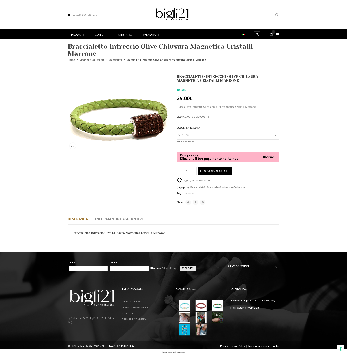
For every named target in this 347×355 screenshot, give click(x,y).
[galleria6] (184, 305)
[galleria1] (217, 305)
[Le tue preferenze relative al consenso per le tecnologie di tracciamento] (340, 348)
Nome (114, 262)
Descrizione (79, 219)
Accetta (165, 268)
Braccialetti (115, 59)
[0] (271, 34)
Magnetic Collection (92, 59)
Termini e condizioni (258, 346)
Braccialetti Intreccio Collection (226, 187)
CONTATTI (128, 313)
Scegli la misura (188, 127)
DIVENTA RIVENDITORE (135, 307)
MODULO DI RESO (132, 301)
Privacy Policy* (169, 268)
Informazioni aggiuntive (119, 219)
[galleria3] (184, 317)
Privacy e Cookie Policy (232, 346)
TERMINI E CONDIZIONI (135, 319)
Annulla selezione (185, 141)
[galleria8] (184, 329)
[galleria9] (201, 329)
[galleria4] (201, 305)
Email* (73, 262)
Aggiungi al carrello (217, 171)
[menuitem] (78, 34)
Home (71, 59)
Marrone (188, 193)
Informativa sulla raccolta (173, 352)
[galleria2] (201, 317)
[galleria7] (217, 317)
